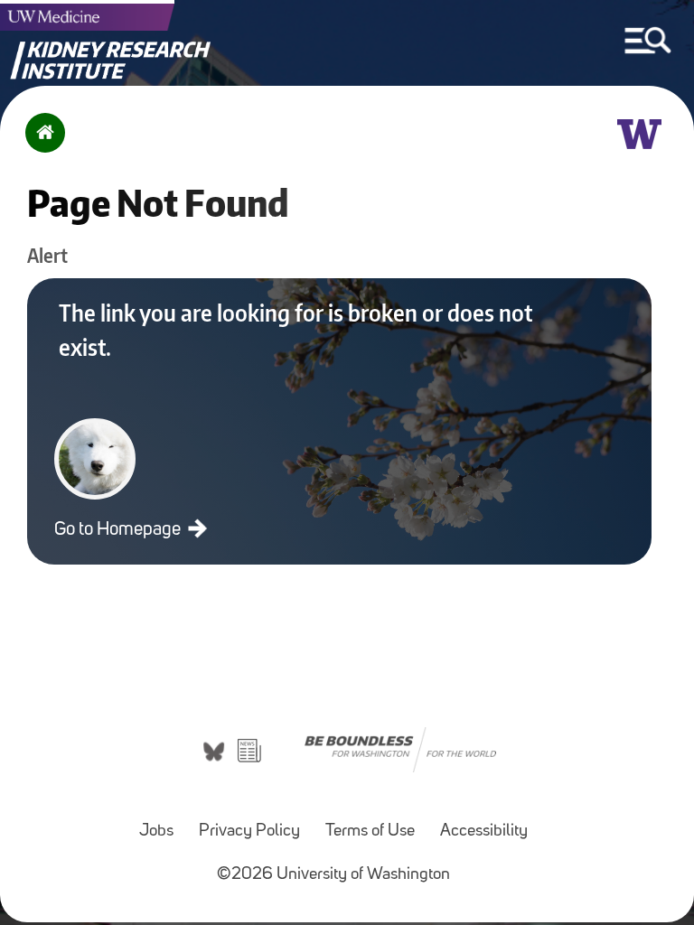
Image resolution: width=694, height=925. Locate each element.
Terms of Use (370, 831)
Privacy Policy (249, 831)
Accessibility (484, 831)
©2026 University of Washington (333, 874)
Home (41, 144)
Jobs (156, 831)
